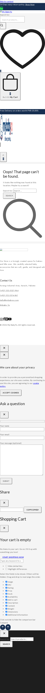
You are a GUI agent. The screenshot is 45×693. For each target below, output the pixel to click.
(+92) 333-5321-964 (9, 290)
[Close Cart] (4, 528)
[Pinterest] (6, 320)
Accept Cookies (11, 392)
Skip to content (7, 1)
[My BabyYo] (6, 12)
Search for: (5, 15)
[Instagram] (1, 320)
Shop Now (29, 4)
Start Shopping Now (13, 557)
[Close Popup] (4, 348)
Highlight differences (17, 569)
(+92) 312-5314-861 (9, 295)
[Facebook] (4, 320)
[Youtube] (10, 320)
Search (6, 644)
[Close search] (4, 633)
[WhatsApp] (1, 9)
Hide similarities (15, 566)
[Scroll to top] (2, 627)
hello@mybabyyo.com (9, 300)
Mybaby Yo (5, 305)
